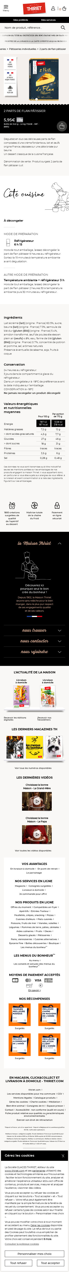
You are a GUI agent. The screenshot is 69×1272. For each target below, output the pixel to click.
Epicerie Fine (16, 943)
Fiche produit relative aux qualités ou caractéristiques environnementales (34, 1114)
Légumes (14, 927)
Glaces (48, 931)
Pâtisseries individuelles (22, 49)
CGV (60, 1093)
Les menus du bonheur (34, 947)
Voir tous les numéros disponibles (33, 768)
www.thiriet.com (15, 1170)
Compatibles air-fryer (45, 907)
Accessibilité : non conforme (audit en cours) (40, 1109)
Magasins (20, 886)
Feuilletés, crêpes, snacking (29, 915)
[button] (53, 8)
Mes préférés (20, 20)
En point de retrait (48, 868)
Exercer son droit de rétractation (35, 1120)
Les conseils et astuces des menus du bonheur (34, 965)
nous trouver (34, 630)
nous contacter (34, 641)
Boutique (54, 943)
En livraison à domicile (22, 868)
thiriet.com (35, 1089)
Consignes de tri (36, 1105)
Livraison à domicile (33, 890)
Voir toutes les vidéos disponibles (33, 851)
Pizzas (50, 915)
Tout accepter (50, 1263)
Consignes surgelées (40, 886)
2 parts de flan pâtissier (52, 49)
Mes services (48, 20)
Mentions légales (22, 1097)
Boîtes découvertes (36, 943)
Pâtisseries (44, 935)
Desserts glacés (27, 935)
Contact (9, 1109)
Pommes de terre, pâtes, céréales (40, 927)
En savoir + (34, 990)
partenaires (38, 1170)
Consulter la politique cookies (22, 1244)
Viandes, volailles (48, 923)
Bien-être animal (15, 1105)
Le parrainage (34, 872)
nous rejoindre (34, 651)
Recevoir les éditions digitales (15, 719)
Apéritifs (24, 911)
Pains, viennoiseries (21, 939)
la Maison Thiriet (34, 543)
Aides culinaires (25, 931)
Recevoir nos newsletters (44, 719)
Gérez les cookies (18, 1101)
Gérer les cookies (40, 1225)
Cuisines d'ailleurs (25, 919)
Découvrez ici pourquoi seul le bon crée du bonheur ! (34, 589)
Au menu (34, 960)
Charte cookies (38, 1101)
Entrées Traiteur (40, 911)
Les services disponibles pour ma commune (31, 1093)
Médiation (54, 1101)
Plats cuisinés (45, 919)
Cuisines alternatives (45, 939)
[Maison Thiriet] (34, 8)
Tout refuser (18, 1263)
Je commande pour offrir (33, 894)
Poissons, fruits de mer (23, 923)
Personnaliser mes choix (35, 1254)
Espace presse (55, 1105)
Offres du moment (21, 907)
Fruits (39, 931)
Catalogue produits (45, 1097)
